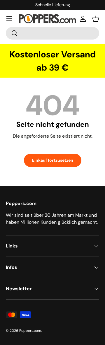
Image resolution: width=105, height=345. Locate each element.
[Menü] (9, 18)
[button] (95, 18)
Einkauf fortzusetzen (52, 160)
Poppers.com (30, 330)
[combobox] (52, 33)
